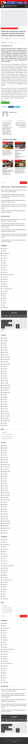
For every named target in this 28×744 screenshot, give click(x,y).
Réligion (4, 298)
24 (2, 327)
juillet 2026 (5, 340)
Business (5, 262)
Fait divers (5, 281)
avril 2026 (5, 347)
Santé (4, 300)
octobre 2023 (6, 418)
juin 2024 (5, 399)
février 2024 (5, 408)
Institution (5, 284)
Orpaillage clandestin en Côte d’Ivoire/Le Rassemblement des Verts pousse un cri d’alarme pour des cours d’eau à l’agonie (14, 206)
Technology (5, 307)
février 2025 (5, 380)
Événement (5, 279)
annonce (5, 255)
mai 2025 (5, 373)
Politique (5, 293)
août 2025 (5, 366)
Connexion (4, 432)
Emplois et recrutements (8, 274)
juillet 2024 (5, 397)
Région (4, 295)
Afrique (9, 28)
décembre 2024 (6, 385)
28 (17, 327)
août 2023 (5, 423)
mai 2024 (5, 401)
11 (6, 322)
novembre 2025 (6, 359)
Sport (4, 305)
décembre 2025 (6, 357)
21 (17, 325)
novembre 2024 (6, 387)
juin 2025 (5, 371)
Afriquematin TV (6, 253)
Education (5, 272)
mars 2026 (5, 350)
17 (2, 325)
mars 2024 (5, 406)
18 (6, 325)
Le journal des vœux (7, 288)
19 (10, 325)
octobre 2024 (6, 390)
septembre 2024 (6, 392)
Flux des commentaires (7, 436)
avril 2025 (5, 376)
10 (2, 322)
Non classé (5, 291)
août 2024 (5, 394)
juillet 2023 (5, 425)
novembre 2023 (6, 416)
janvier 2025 (5, 383)
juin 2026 (5, 343)
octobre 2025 (6, 361)
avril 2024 (5, 404)
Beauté (4, 260)
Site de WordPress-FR (7, 438)
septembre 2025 (6, 364)
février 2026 (5, 352)
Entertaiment (5, 277)
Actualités (3, 28)
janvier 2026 (5, 354)
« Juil (2, 331)
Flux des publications (6, 434)
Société (4, 302)
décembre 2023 (6, 413)
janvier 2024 (5, 411)
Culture (4, 267)
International (5, 286)
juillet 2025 (5, 368)
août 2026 (5, 338)
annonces (5, 258)
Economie (5, 269)
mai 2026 (5, 345)
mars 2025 (5, 378)
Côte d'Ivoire (14, 28)
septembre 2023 (6, 420)
